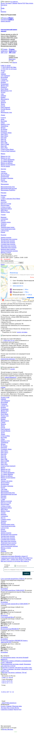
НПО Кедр (4, 210)
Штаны (3, 127)
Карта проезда (4, 690)
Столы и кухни (6, 207)
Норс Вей (26, 558)
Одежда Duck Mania (7, 149)
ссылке (12, 369)
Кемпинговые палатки (8, 249)
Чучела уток (5, 415)
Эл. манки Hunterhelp (7, 159)
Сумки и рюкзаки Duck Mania (10, 198)
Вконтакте (12, 59)
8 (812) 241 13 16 (7, 683)
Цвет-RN (4, 137)
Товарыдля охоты (4, 172)
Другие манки (5, 166)
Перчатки (4, 131)
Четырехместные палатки (9, 239)
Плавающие (4, 84)
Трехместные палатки (8, 241)
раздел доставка (22, 332)
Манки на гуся (5, 156)
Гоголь (3, 105)
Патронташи (5, 176)
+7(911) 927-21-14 (8, 340)
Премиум (4, 87)
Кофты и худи (5, 124)
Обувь (3, 122)
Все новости (25, 561)
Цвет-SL (3, 139)
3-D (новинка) (5, 75)
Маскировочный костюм (9, 188)
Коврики (3, 217)
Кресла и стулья (6, 203)
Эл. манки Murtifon (7, 161)
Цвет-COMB (5, 144)
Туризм (3, 214)
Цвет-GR (4, 146)
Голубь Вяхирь (5, 109)
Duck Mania (4, 89)
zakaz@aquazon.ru (10, 377)
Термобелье (4, 126)
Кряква (3, 97)
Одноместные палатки (8, 244)
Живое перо (4, 85)
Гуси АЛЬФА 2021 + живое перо (16, 558)
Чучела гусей (5, 397)
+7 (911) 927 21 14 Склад (9, 69)
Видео (3, 3)
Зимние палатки (6, 237)
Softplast (3, 74)
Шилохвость (5, 99)
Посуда (3, 220)
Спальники (4, 219)
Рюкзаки (3, 192)
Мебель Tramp (5, 212)
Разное (3, 180)
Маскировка (5, 184)
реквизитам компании (8, 359)
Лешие (3, 115)
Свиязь (3, 100)
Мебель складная (6, 501)
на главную (14, 1)
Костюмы (4, 121)
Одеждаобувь (3, 118)
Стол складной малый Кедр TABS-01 (13, 578)
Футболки (4, 129)
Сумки (3, 197)
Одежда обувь (5, 436)
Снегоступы (5, 230)
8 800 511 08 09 (5, 65)
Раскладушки (5, 205)
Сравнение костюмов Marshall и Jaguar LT (14, 556)
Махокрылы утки (6, 112)
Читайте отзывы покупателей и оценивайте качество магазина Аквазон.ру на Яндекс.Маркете (17, 716)
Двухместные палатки (8, 242)
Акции (3, 549)
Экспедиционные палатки (9, 251)
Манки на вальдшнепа (8, 164)
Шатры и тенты (6, 252)
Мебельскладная (4, 201)
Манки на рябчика (7, 163)
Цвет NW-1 (4, 134)
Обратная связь (17, 706)
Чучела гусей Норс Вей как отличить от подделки (16, 560)
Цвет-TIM (4, 142)
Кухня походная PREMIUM (10, 629)
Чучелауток (3, 93)
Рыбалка (3, 551)
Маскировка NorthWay (8, 190)
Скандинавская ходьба (8, 229)
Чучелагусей (3, 71)
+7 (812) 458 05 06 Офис (8, 67)
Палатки (3, 235)
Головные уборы (6, 132)
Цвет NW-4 (4, 136)
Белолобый (4, 77)
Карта (3, 264)
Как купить (29, 3)
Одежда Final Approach (8, 151)
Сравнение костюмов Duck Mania (11, 558)
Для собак (4, 181)
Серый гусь (4, 80)
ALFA (3, 110)
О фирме (14, 3)
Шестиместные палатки (8, 246)
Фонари (3, 225)
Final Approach (5, 107)
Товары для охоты (6, 481)
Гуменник (4, 79)
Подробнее (4, 588)
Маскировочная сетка (8, 186)
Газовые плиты (6, 222)
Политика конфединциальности (23, 731)
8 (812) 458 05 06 (7, 681)
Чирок (3, 104)
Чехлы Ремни (5, 175)
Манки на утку (5, 158)
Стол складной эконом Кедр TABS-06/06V (15, 604)
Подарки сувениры (7, 178)
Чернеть (3, 102)
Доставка (8, 3)
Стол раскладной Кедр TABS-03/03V (13, 590)
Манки (3, 153)
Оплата (3, 706)
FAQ (23, 3)
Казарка (3, 82)
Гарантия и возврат (7, 709)
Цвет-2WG (4, 147)
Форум (20, 3)
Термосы (3, 224)
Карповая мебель (6, 208)
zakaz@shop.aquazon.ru (9, 703)
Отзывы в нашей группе (13, 56)
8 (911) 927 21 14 (7, 692)
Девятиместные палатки (8, 247)
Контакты (4, 5)
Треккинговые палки (7, 227)
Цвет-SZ (3, 141)
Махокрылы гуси (6, 90)
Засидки (3, 169)
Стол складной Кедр (7, 617)
